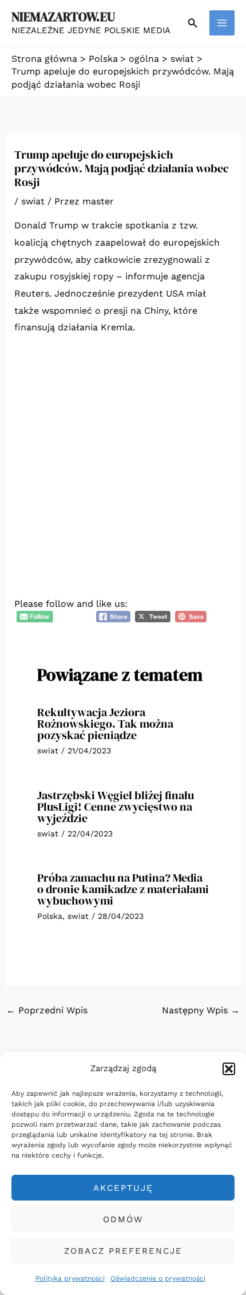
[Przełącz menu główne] (222, 22)
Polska (49, 916)
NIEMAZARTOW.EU (63, 16)
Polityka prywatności (70, 1278)
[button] (229, 1069)
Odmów (123, 1219)
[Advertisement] (123, 474)
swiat (33, 201)
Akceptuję (123, 1188)
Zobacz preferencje (123, 1251)
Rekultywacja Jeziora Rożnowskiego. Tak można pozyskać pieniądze (105, 723)
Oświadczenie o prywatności (157, 1278)
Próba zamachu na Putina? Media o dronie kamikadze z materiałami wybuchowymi (123, 889)
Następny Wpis (201, 1010)
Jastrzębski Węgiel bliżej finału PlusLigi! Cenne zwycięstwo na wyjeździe (115, 806)
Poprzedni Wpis (47, 1010)
